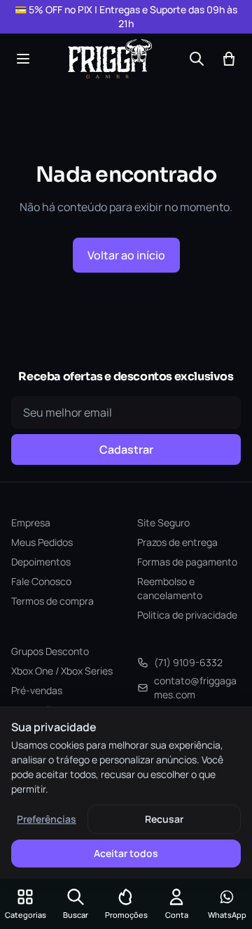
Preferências (46, 819)
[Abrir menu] (23, 58)
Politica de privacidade (187, 614)
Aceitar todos (126, 853)
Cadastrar (126, 449)
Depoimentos (41, 561)
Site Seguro (163, 522)
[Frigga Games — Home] (110, 58)
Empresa (30, 522)
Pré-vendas (36, 690)
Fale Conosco (41, 581)
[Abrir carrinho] (229, 58)
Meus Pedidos (42, 542)
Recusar (164, 819)
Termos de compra (52, 600)
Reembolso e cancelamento (169, 588)
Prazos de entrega (177, 542)
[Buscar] (196, 58)
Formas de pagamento (187, 561)
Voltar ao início (126, 255)
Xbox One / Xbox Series (62, 670)
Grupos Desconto (50, 651)
